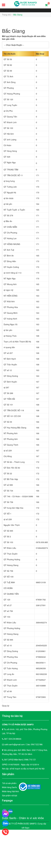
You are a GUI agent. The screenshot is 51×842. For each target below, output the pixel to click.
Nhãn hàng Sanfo (9, 787)
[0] (46, 5)
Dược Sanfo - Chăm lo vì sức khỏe (23, 818)
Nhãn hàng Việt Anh (10, 791)
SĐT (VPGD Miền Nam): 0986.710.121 (20, 760)
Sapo (27, 827)
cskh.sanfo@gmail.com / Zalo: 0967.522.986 (23, 744)
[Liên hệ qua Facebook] (5, 814)
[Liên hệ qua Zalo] (5, 823)
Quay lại (5, 705)
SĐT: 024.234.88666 (12, 739)
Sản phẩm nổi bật (9, 795)
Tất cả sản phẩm (9, 783)
